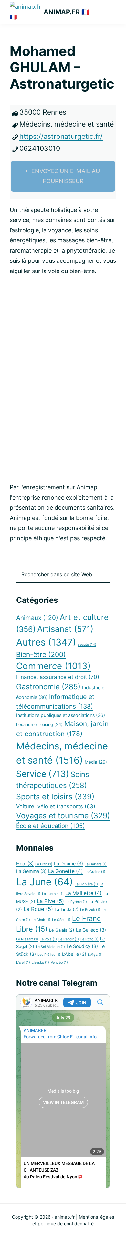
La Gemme (31, 871)
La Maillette (83, 893)
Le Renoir (68, 939)
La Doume (68, 863)
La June (44, 882)
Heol (25, 863)
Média (96, 762)
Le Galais (61, 930)
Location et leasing (39, 724)
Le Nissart (27, 939)
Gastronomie (48, 686)
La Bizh (43, 864)
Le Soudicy (82, 946)
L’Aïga (95, 955)
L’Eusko (40, 962)
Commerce (53, 665)
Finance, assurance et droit (57, 677)
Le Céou (61, 920)
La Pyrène (76, 902)
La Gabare (96, 864)
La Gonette (65, 871)
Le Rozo (89, 939)
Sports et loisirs (55, 796)
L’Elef (23, 962)
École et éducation (50, 825)
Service (42, 774)
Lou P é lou (48, 955)
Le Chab (41, 920)
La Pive (50, 901)
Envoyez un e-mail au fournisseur (65, 176)
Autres (46, 642)
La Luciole (53, 894)
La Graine (95, 872)
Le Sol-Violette (50, 947)
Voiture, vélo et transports (55, 806)
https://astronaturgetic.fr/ (61, 136)
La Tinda (67, 909)
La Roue (38, 909)
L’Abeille (74, 954)
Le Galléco (91, 930)
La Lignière (86, 884)
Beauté (87, 644)
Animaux (37, 618)
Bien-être (41, 654)
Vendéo (59, 962)
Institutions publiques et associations (60, 715)
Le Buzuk (90, 910)
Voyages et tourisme (63, 815)
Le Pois (48, 939)
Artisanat (65, 629)
